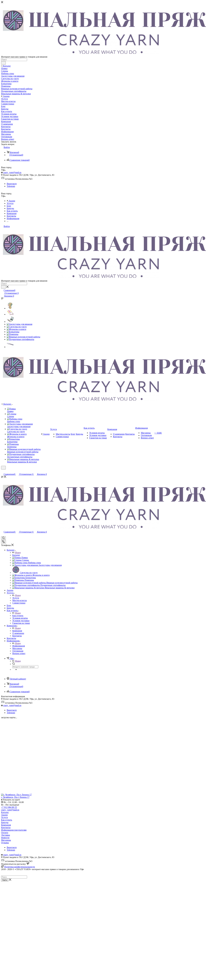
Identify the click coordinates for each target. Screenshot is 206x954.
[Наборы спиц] (10, 321)
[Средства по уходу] (17, 326)
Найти (4, 880)
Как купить (17, 615)
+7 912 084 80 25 (9, 807)
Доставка (5, 835)
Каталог (16, 555)
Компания (17, 630)
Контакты (6, 827)
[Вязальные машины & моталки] (10, 347)
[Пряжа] (10, 308)
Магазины (6, 840)
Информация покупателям (13, 830)
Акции (4, 815)
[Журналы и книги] (16, 329)
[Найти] (3, 63)
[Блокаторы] (13, 332)
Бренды (4, 822)
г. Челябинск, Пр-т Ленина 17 (15, 797)
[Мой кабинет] (2, 471)
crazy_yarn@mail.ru (12, 172)
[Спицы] (10, 314)
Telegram (11, 186)
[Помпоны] (12, 334)
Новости (5, 837)
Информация (18, 646)
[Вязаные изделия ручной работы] (23, 337)
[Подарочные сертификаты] (20, 339)
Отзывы (5, 842)
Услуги (15, 598)
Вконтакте (12, 183)
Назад (18, 552)
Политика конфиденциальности (19, 867)
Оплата (4, 832)
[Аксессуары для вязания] (19, 324)
